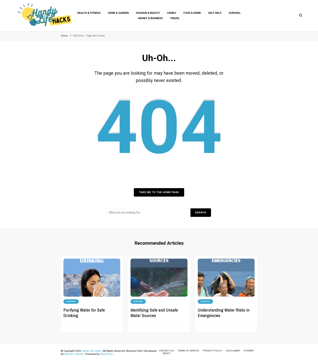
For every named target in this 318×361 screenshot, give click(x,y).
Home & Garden (118, 12)
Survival (235, 12)
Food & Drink (192, 12)
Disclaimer (233, 350)
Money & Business (150, 18)
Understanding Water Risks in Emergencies (223, 312)
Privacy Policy (212, 350)
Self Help (214, 12)
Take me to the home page (159, 192)
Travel (175, 18)
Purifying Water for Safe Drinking (84, 312)
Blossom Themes (74, 354)
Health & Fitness (89, 12)
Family (171, 12)
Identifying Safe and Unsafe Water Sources (154, 312)
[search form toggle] (300, 15)
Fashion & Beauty (148, 12)
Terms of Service (188, 350)
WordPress (106, 354)
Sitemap (249, 350)
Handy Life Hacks (92, 350)
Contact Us (166, 350)
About (167, 353)
